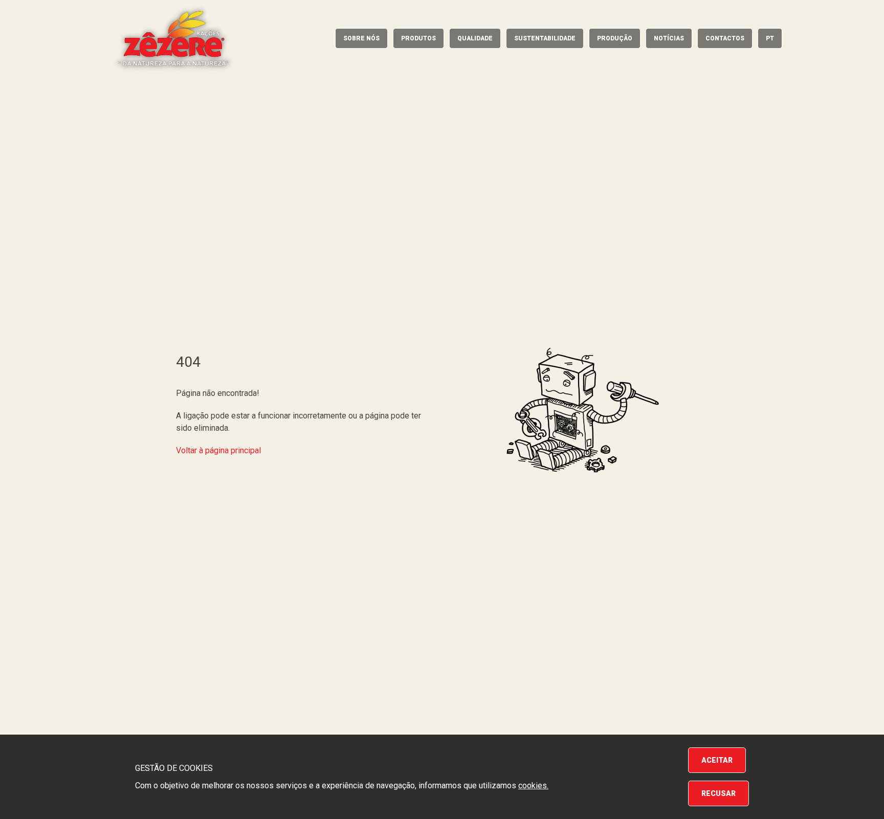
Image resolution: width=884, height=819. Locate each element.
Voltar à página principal (218, 450)
